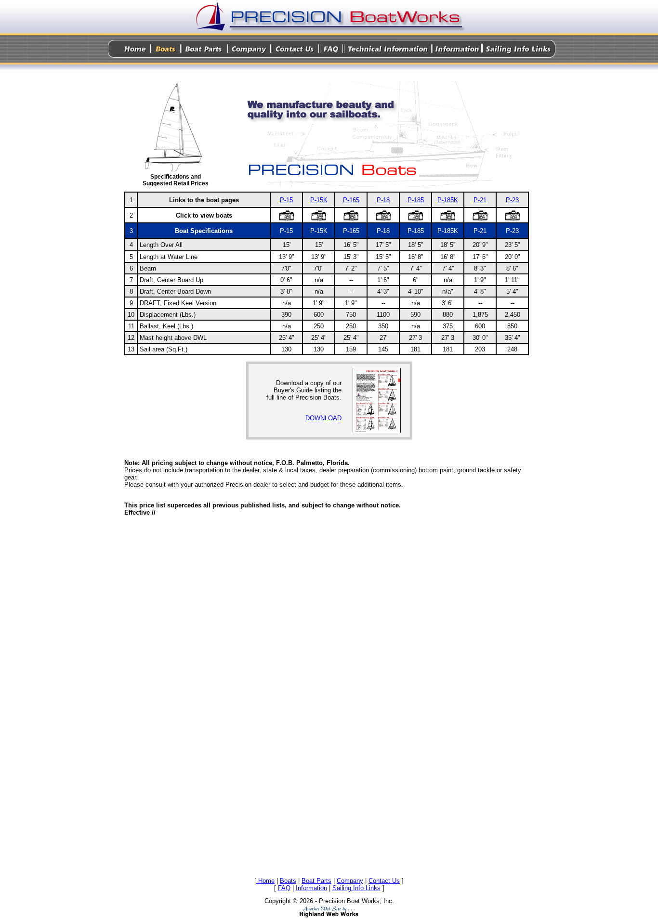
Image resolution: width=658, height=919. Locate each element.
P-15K (319, 200)
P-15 (286, 200)
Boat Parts (316, 880)
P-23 (512, 200)
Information (311, 888)
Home (265, 880)
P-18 (383, 200)
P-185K (447, 200)
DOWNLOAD (323, 418)
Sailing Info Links (356, 888)
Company (350, 880)
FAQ (284, 888)
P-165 (351, 200)
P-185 (416, 200)
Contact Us (384, 880)
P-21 (480, 200)
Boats (288, 880)
